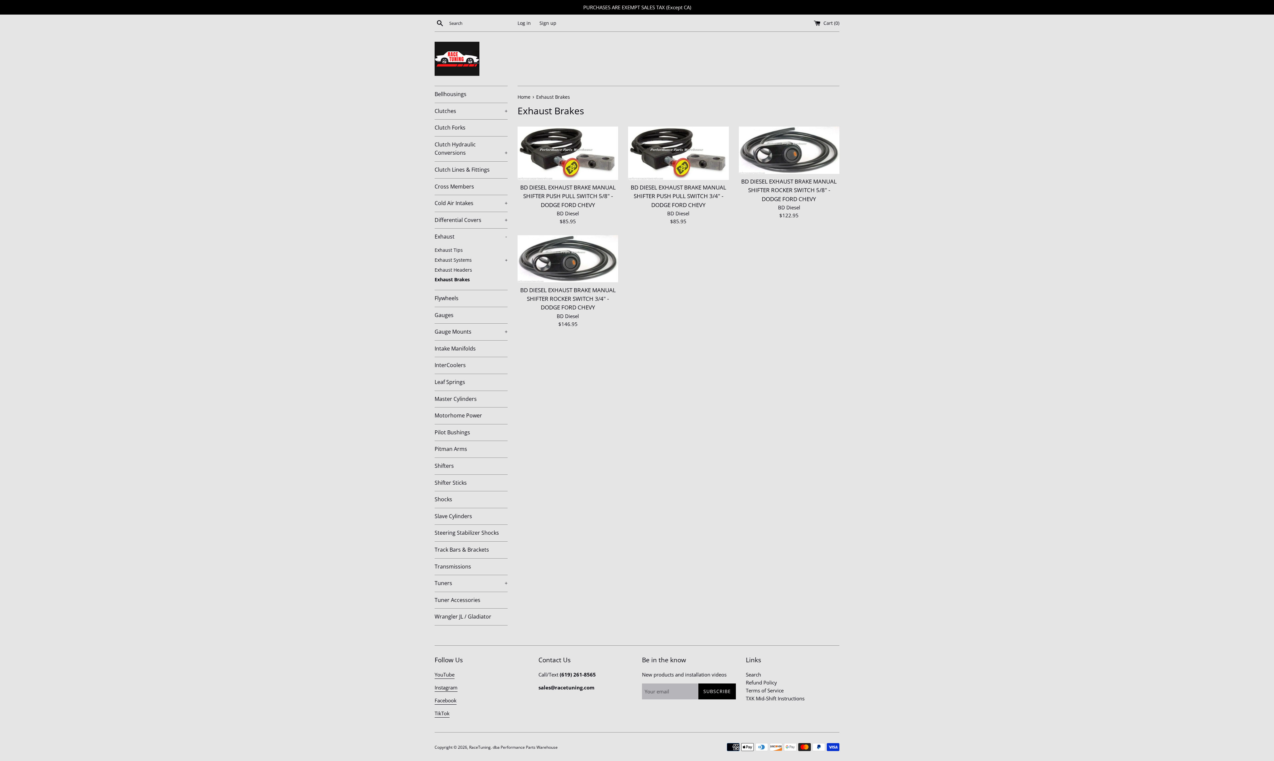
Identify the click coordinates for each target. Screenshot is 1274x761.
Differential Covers (471, 220)
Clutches (471, 111)
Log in (524, 23)
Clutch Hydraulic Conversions (471, 149)
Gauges (444, 315)
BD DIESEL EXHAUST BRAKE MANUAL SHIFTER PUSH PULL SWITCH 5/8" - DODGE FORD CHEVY (568, 196)
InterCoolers (450, 365)
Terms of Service (765, 690)
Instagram (446, 687)
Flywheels (447, 298)
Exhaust (471, 236)
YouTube (445, 674)
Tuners (471, 583)
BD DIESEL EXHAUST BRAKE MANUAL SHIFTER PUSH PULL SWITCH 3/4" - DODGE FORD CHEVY (678, 196)
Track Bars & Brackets (462, 549)
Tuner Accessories (457, 600)
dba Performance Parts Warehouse (525, 747)
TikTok (442, 713)
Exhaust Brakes (452, 279)
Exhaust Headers (453, 270)
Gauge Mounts (471, 331)
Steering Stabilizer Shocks (467, 532)
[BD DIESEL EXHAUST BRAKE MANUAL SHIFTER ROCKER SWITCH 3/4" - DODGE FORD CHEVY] (568, 259)
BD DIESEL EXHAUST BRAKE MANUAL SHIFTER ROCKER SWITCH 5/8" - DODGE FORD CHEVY (789, 190)
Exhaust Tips (449, 250)
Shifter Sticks (451, 482)
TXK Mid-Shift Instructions (775, 698)
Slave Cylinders (453, 516)
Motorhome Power (458, 415)
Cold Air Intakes (471, 203)
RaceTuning (480, 747)
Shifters (444, 465)
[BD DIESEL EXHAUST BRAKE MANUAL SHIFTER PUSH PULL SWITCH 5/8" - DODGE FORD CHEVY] (568, 153)
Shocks (443, 499)
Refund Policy (761, 682)
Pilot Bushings (452, 432)
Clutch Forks (450, 127)
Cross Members (454, 186)
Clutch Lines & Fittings (462, 169)
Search (753, 674)
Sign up (547, 23)
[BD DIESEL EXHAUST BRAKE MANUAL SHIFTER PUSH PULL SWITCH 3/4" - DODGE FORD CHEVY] (678, 153)
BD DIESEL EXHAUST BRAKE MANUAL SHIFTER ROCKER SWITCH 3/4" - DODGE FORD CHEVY (568, 298)
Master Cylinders (456, 399)
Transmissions (453, 566)
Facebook (446, 700)
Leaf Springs (450, 382)
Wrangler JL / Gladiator (463, 616)
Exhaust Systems (471, 260)
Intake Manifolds (455, 348)
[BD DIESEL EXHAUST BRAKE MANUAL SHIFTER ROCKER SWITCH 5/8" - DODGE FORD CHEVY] (789, 150)
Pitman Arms (451, 449)
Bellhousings (450, 94)
